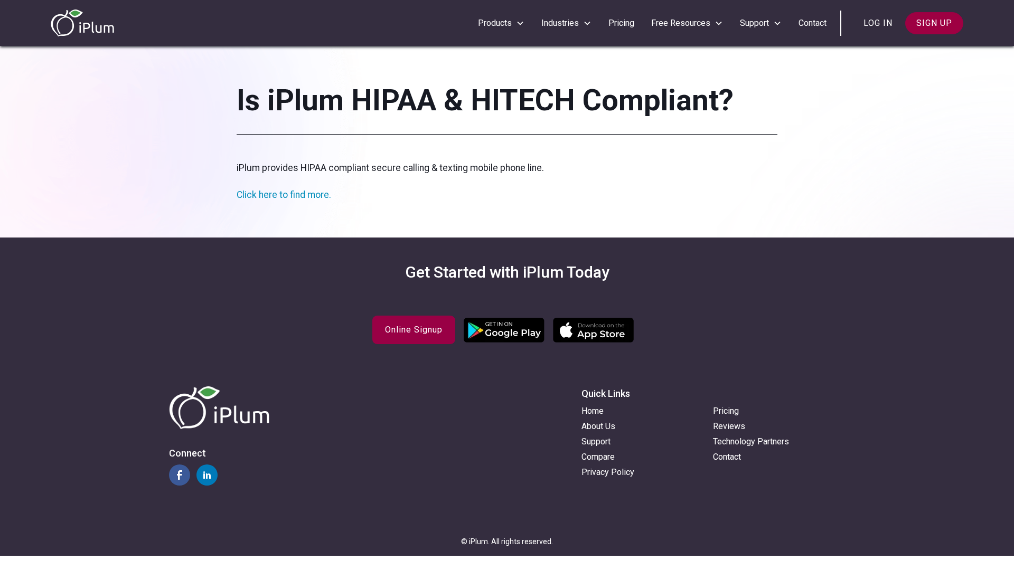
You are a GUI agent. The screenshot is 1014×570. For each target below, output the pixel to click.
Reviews (729, 426)
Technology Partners (751, 441)
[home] (82, 23)
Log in (878, 23)
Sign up (934, 23)
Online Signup (414, 330)
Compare (598, 457)
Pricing (621, 23)
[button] (501, 23)
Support (596, 441)
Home (592, 411)
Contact (813, 23)
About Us (598, 426)
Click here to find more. (284, 194)
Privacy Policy (607, 472)
